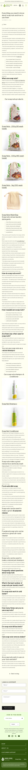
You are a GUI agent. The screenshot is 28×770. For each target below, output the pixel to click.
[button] (26, 5)
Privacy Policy (18, 759)
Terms (25, 759)
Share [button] (5, 24)
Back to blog (15, 673)
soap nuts (19, 56)
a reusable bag (20, 241)
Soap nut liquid (5, 466)
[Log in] (22, 5)
